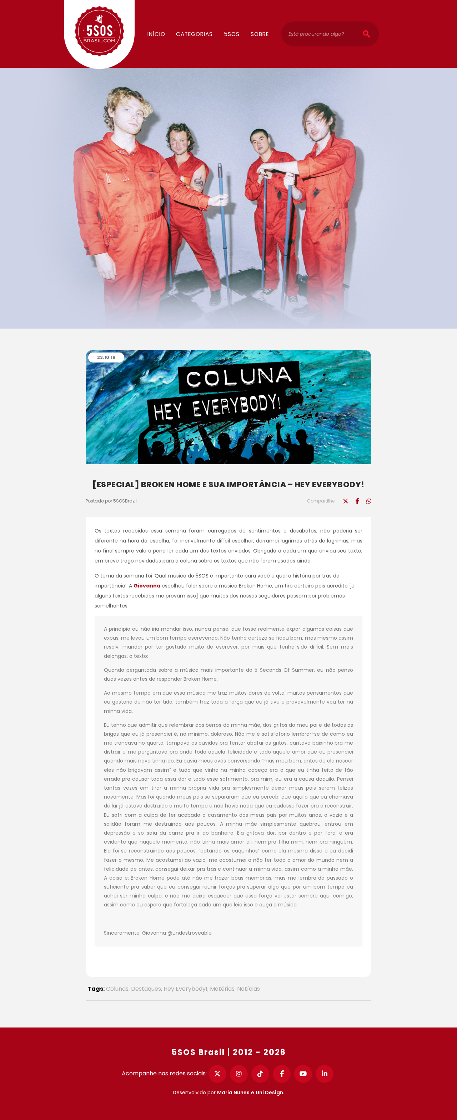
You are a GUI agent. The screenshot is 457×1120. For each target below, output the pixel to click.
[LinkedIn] (324, 1074)
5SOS (232, 34)
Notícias (248, 989)
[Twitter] (217, 1074)
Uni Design (269, 1092)
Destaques (146, 989)
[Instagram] (239, 1074)
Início (156, 34)
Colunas (201, 12)
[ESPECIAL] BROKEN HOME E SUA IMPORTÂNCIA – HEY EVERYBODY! (228, 484)
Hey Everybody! (185, 989)
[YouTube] (303, 1074)
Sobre (260, 34)
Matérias (222, 989)
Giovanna (147, 585)
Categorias (194, 34)
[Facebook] (282, 1074)
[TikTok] (260, 1074)
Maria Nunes (233, 1092)
